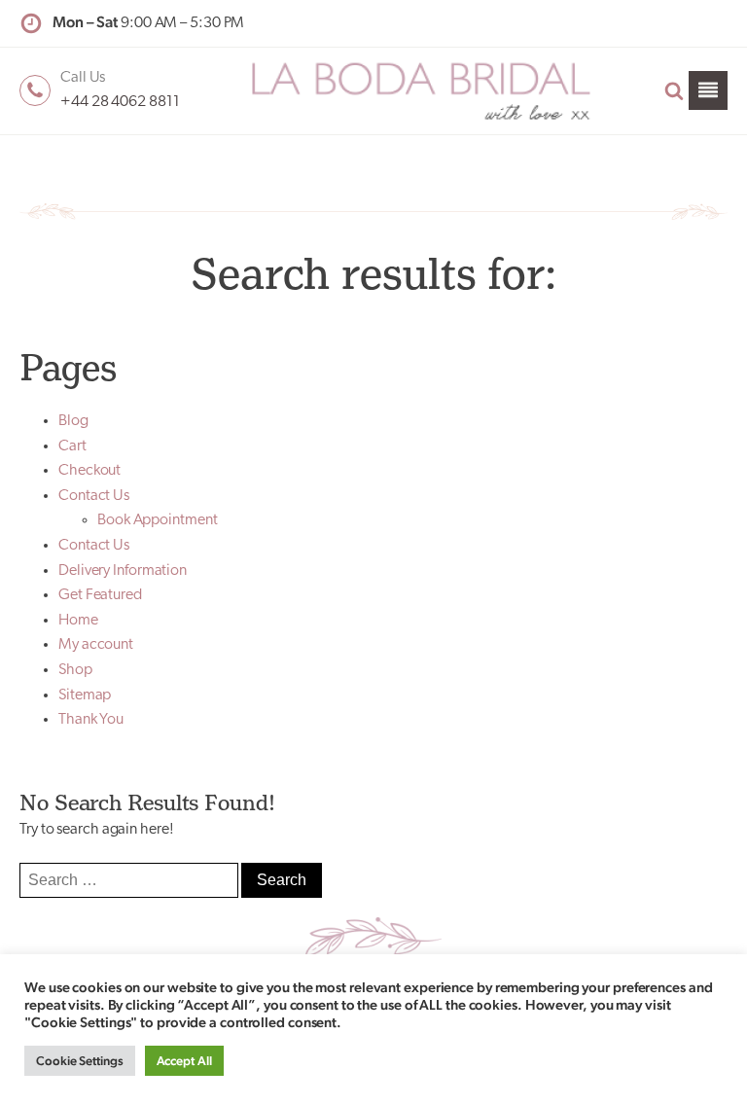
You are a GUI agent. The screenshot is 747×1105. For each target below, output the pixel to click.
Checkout (89, 471)
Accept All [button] (184, 1060)
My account (95, 645)
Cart (72, 446)
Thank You (91, 720)
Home (78, 620)
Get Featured (100, 595)
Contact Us (93, 496)
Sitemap (84, 695)
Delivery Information (122, 571)
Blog (73, 421)
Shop (75, 670)
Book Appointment (157, 520)
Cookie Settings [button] (80, 1060)
